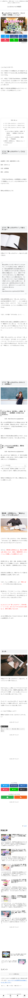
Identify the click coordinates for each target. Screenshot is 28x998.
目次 (12, 120)
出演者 (14, 728)
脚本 (3, 731)
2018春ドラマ (5, 726)
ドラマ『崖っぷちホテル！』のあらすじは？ (15, 125)
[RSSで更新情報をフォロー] (20, 797)
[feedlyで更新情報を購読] (7, 797)
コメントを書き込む (14, 974)
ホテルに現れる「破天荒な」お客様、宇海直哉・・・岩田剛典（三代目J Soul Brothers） (16, 133)
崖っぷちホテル (21, 728)
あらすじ (4, 728)
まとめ (6, 144)
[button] (25, 465)
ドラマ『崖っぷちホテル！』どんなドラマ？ (15, 123)
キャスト (9, 728)
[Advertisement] (14, 54)
